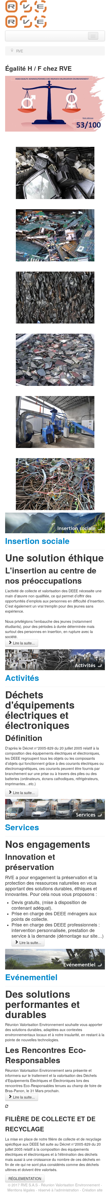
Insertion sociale (37, 540)
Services (22, 827)
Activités (22, 677)
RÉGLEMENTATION (24, 1178)
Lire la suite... (23, 642)
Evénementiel (31, 977)
